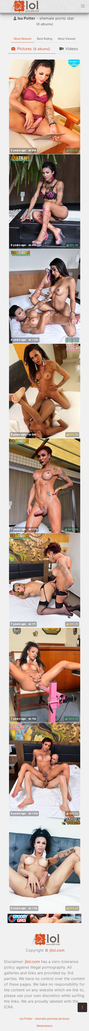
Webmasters (44, 1025)
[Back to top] (82, 1007)
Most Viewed (66, 38)
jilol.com (57, 950)
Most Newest (22, 38)
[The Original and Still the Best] (44, 921)
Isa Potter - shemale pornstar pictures (44, 1018)
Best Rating (44, 38)
